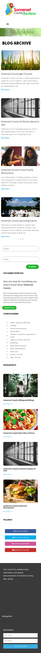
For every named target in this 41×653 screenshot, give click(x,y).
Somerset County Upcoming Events (19, 220)
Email (4, 255)
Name (4, 245)
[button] (8, 24)
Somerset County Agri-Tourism (16, 73)
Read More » (5, 90)
